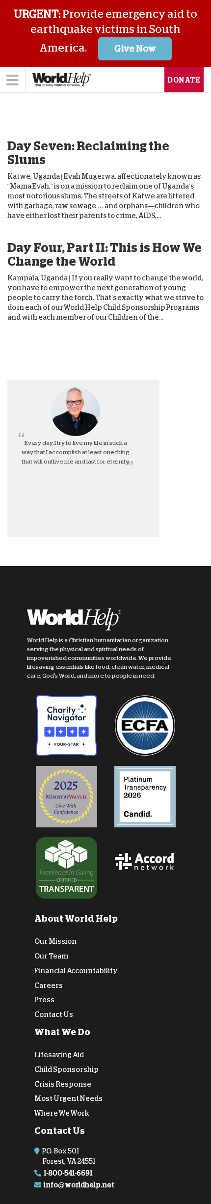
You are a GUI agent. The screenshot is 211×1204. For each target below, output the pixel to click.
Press (44, 999)
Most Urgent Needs (68, 1098)
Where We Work (61, 1113)
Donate (184, 80)
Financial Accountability (76, 970)
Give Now (135, 48)
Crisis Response (62, 1083)
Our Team (51, 956)
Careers (48, 985)
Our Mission (55, 941)
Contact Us (53, 1014)
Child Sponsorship (66, 1069)
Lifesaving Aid (59, 1054)
